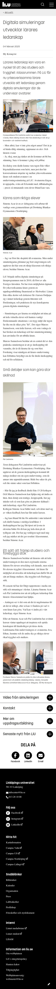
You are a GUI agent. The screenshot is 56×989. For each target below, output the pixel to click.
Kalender (10, 885)
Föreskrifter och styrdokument (20, 912)
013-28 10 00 (15, 796)
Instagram (16, 818)
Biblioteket (11, 879)
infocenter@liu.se (17, 792)
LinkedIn (15, 824)
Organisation (12, 890)
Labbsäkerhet (12, 901)
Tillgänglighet (12, 969)
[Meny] (51, 4)
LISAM (9, 939)
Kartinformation (13, 842)
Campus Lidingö (14, 864)
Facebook (15, 812)
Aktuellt (9, 12)
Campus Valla (12, 847)
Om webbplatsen (14, 953)
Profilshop (11, 907)
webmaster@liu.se (14, 978)
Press (8, 896)
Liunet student (12, 933)
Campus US (11, 853)
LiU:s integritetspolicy (16, 958)
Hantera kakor (12, 964)
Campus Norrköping (15, 858)
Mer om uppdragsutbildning (18, 721)
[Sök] (42, 4)
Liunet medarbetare (15, 928)
